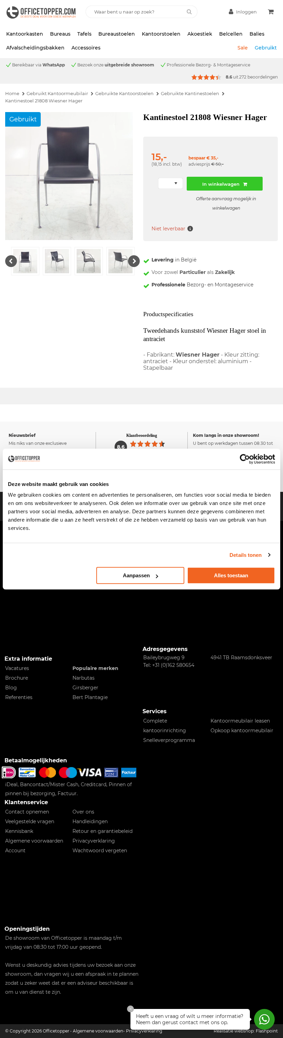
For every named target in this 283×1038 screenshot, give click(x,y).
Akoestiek (199, 34)
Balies (257, 34)
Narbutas (83, 678)
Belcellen (231, 34)
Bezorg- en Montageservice (202, 285)
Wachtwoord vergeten (99, 850)
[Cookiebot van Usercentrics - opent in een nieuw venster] (245, 459)
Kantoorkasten (24, 34)
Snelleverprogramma (169, 740)
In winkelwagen (221, 184)
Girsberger (85, 688)
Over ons (83, 812)
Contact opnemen (27, 812)
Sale (242, 48)
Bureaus (60, 34)
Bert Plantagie (90, 697)
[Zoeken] (189, 12)
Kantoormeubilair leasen (240, 721)
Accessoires (85, 48)
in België (174, 260)
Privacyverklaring (93, 841)
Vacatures (17, 668)
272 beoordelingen (258, 77)
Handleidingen (90, 821)
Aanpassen (136, 575)
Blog (11, 688)
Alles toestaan (231, 575)
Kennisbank (19, 831)
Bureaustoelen (116, 34)
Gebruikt (266, 48)
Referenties (18, 697)
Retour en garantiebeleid (102, 831)
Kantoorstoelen (161, 34)
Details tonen (246, 555)
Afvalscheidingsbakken (35, 48)
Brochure (16, 678)
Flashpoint (267, 1031)
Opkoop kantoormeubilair (242, 730)
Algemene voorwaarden (34, 841)
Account (15, 850)
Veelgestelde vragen (29, 821)
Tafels (84, 34)
